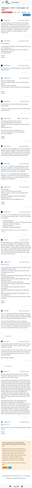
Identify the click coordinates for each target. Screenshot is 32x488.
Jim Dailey (6, 310)
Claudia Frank (7, 40)
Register (5, 467)
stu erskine (6, 341)
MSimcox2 (6, 371)
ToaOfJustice (7, 20)
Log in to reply (27, 14)
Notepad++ (21, 475)
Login (10, 467)
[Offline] (2, 20)
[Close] (29, 443)
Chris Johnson (7, 146)
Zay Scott (6, 239)
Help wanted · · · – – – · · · (7, 12)
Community (15, 2)
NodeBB (15, 478)
